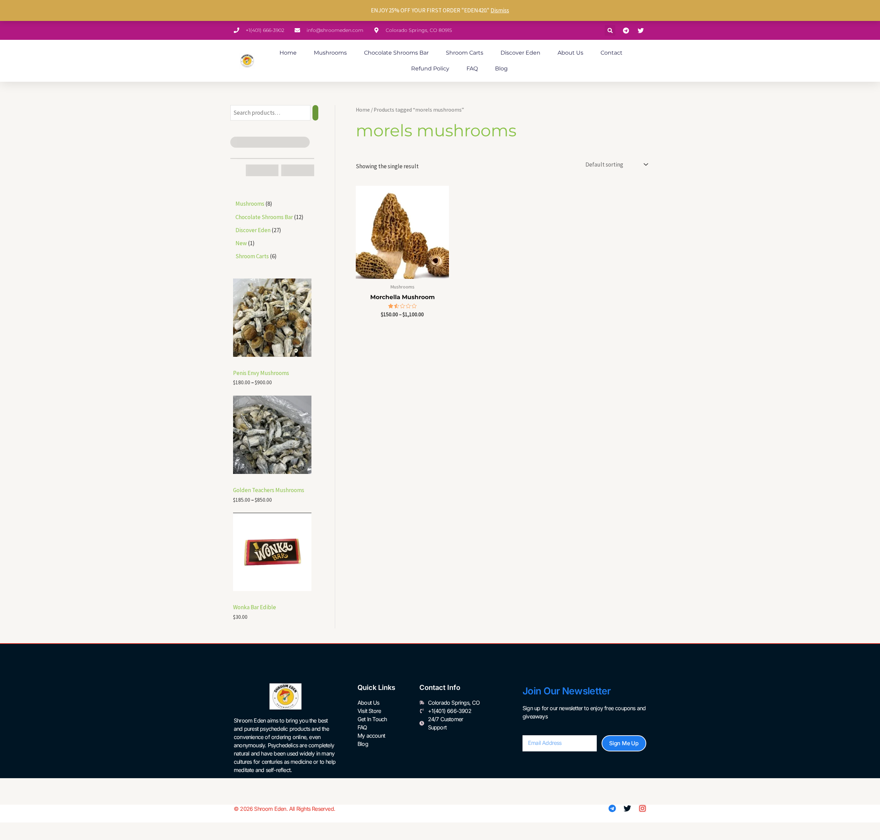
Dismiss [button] (500, 10)
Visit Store (369, 710)
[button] (610, 30)
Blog (501, 68)
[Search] (315, 113)
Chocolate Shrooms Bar (396, 52)
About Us (570, 52)
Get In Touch (372, 719)
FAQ (472, 68)
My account (371, 735)
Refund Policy (430, 68)
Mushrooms (330, 52)
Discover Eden (520, 52)
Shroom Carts (464, 52)
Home (288, 52)
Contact (612, 52)
